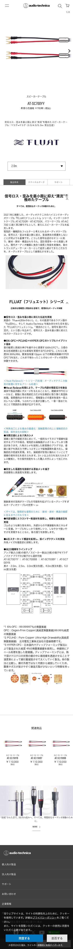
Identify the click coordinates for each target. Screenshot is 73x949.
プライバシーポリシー (45, 917)
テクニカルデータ (36, 182)
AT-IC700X (36, 221)
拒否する (57, 938)
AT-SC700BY (48, 559)
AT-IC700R (22, 221)
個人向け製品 (9, 864)
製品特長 (14, 182)
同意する (24, 938)
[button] (68, 51)
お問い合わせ (9, 894)
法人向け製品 (9, 874)
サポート (58, 182)
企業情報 (6, 904)
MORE (35, 827)
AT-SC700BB (29, 559)
